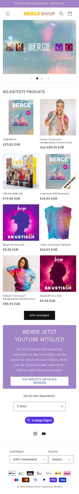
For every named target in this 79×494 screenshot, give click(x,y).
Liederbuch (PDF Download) (54, 193)
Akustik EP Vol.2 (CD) (51, 295)
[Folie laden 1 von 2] (37, 78)
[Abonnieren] (61, 406)
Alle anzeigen (39, 315)
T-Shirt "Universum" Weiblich (55, 244)
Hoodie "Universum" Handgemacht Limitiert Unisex (56, 141)
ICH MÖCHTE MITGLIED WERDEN (39, 381)
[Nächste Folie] (48, 78)
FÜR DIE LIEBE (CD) (13, 193)
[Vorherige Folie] (30, 78)
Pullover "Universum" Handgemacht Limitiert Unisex (19, 297)
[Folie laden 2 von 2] (42, 78)
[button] (7, 13)
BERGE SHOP (33, 487)
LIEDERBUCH (9, 139)
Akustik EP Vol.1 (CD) (14, 244)
